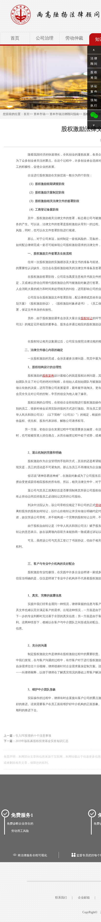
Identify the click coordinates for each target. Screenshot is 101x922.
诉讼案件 (94, 89)
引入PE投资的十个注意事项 (33, 735)
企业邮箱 (84, 897)
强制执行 (94, 102)
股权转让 (86, 318)
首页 (15, 38)
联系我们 (61, 897)
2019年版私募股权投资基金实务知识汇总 (41, 741)
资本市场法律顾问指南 (64, 114)
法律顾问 (94, 61)
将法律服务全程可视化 (30, 855)
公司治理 (44, 38)
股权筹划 (94, 75)
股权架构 (48, 375)
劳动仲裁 (74, 38)
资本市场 (39, 114)
